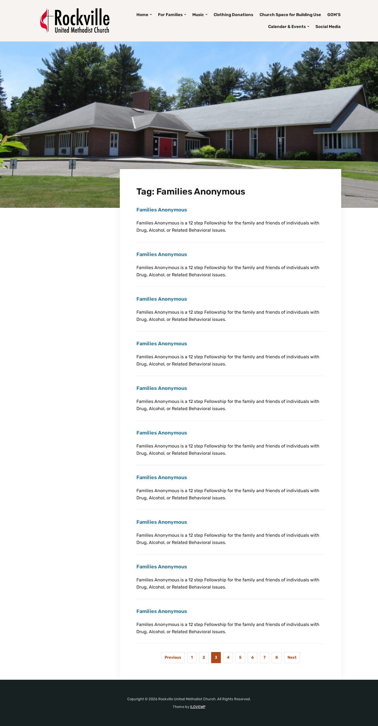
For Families (170, 14)
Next (292, 657)
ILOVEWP (197, 707)
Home (142, 14)
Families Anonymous (161, 210)
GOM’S (334, 14)
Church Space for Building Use (290, 14)
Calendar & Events (287, 26)
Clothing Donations (233, 14)
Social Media (328, 26)
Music (198, 14)
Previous (173, 657)
